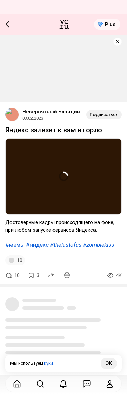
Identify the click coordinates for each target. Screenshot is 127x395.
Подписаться (104, 114)
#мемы (15, 244)
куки (48, 363)
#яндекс (37, 244)
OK (108, 363)
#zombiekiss (98, 244)
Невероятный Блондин (51, 111)
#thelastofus (66, 244)
